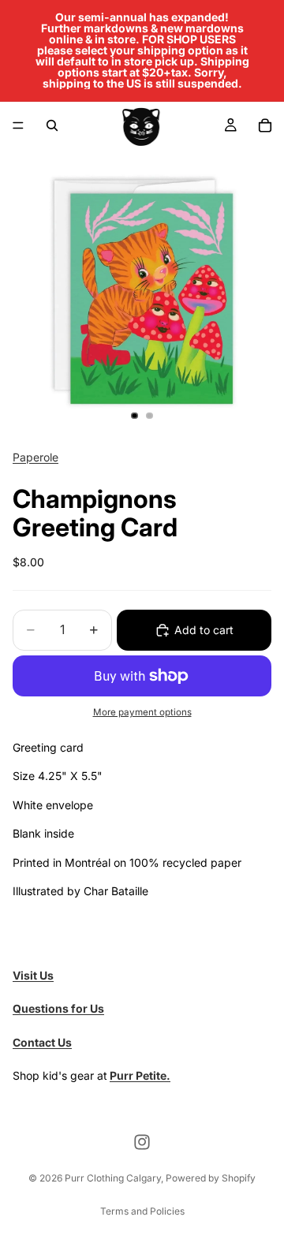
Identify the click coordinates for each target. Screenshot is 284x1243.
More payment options (142, 712)
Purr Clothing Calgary (113, 1178)
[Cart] (265, 125)
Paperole (35, 457)
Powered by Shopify (211, 1178)
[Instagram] (142, 1142)
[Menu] (18, 125)
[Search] (52, 125)
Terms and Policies (142, 1211)
